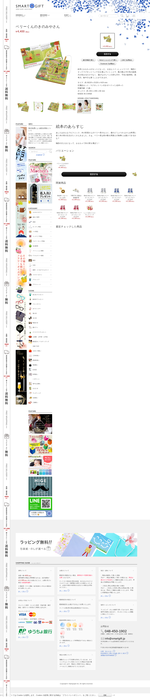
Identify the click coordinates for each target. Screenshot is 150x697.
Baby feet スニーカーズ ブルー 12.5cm (130, 198)
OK (105, 695)
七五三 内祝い (37, 351)
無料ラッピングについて (108, 605)
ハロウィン (36, 379)
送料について (22, 570)
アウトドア (36, 279)
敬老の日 (35, 322)
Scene (31, 291)
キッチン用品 (37, 226)
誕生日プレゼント (38, 299)
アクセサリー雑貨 (38, 255)
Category (33, 208)
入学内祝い (36, 355)
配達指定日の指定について (68, 599)
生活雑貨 (35, 246)
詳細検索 (39, 155)
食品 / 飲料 (36, 217)
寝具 (34, 260)
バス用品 (35, 231)
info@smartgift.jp (115, 638)
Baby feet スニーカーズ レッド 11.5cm (62, 215)
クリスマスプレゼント (39, 332)
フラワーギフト (37, 274)
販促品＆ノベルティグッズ (41, 341)
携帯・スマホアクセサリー (41, 270)
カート (128, 16)
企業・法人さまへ (106, 651)
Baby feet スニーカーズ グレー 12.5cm (103, 198)
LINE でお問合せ (127, 60)
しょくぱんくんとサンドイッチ (90, 215)
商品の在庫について (66, 655)
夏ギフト (35, 327)
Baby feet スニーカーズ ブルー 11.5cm (116, 198)
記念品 (35, 369)
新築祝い (35, 365)
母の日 (35, 313)
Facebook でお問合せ (107, 63)
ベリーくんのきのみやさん (62, 165)
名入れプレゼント (38, 294)
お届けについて (64, 570)
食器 (34, 222)
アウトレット (37, 284)
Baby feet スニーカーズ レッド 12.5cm (76, 215)
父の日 (35, 318)
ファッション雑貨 (38, 250)
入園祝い (35, 402)
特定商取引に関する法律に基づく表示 (113, 653)
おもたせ (35, 388)
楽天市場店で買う (88, 60)
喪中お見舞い (37, 383)
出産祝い (35, 397)
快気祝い (35, 374)
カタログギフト (37, 212)
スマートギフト (30, 7)
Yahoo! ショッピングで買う (108, 60)
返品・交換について (107, 570)
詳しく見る (22, 591)
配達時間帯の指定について (68, 620)
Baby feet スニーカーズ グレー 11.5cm (89, 198)
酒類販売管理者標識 (107, 655)
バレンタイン (37, 304)
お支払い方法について (25, 600)
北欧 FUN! (36, 346)
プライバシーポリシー (72, 695)
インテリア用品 (37, 236)
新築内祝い (36, 360)
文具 (34, 265)
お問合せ (105, 626)
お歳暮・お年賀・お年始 (40, 336)
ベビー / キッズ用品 (39, 241)
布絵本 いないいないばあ (62, 197)
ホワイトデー (37, 308)
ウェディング (37, 393)
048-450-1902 (116, 631)
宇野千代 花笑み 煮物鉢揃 (76, 197)
